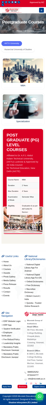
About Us (7, 265)
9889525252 (33, 372)
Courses (7, 269)
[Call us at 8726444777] (2, 5)
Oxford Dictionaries (34, 282)
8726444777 (33, 375)
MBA (23, 85)
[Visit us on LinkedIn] (12, 2)
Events (6, 296)
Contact (6, 292)
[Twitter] (36, 383)
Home (6, 262)
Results (6, 288)
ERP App (7, 325)
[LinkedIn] (41, 383)
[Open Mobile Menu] (41, 10)
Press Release (9, 284)
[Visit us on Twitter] (9, 2)
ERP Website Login (12, 321)
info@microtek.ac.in (36, 379)
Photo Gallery (9, 277)
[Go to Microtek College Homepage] (12, 10)
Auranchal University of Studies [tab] (18, 49)
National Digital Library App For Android (32, 268)
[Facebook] (26, 383)
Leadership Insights (11, 343)
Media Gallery (9, 280)
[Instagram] (31, 383)
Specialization (23, 121)
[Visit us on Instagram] (6, 2)
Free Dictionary (33, 285)
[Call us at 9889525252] (18, 2)
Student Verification (11, 329)
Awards (6, 273)
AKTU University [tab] (11, 43)
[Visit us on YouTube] (15, 2)
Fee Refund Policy (11, 339)
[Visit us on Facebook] (2, 2)
